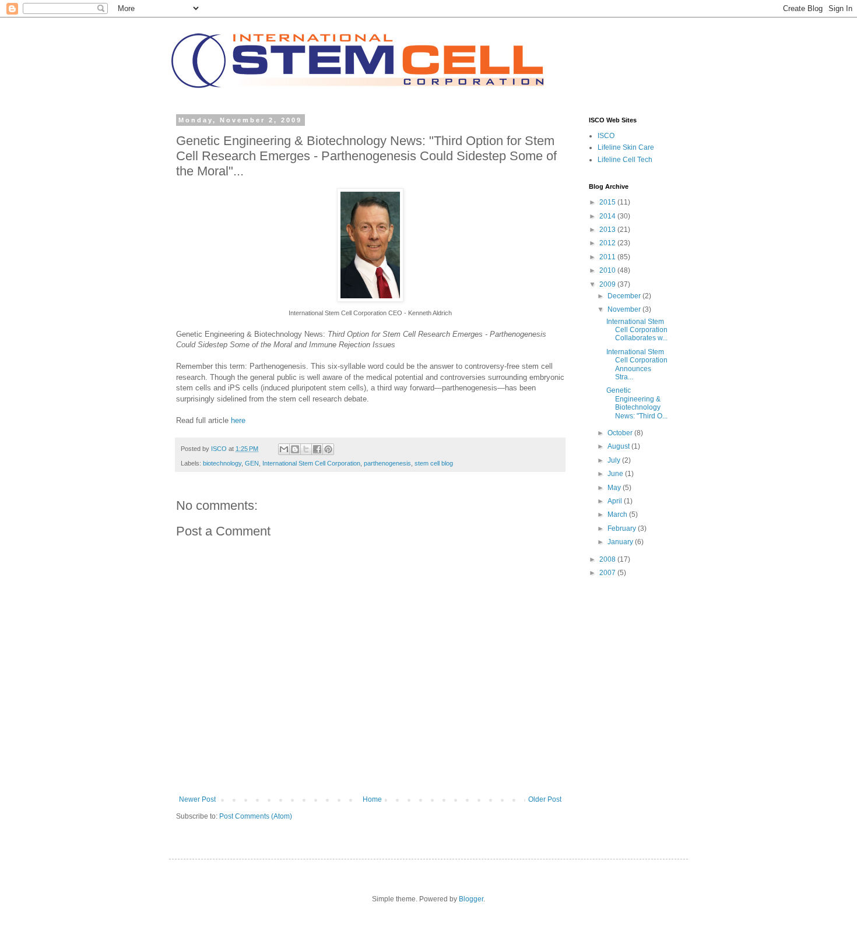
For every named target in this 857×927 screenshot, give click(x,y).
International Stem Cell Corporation (311, 463)
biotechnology (222, 463)
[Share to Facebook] (317, 449)
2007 (608, 573)
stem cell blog (434, 463)
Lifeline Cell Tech (625, 160)
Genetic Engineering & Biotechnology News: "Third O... (637, 403)
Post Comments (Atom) (255, 816)
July (614, 460)
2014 (608, 216)
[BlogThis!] (295, 449)
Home (372, 799)
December (624, 296)
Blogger (471, 899)
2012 (608, 243)
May (615, 488)
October (620, 433)
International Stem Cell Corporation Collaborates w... (637, 330)
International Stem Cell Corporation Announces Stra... (637, 364)
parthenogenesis (387, 463)
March (618, 514)
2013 (608, 229)
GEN (252, 463)
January (621, 542)
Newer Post (197, 799)
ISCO (606, 136)
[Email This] (284, 449)
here (238, 420)
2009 (608, 284)
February (622, 528)
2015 (608, 202)
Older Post (544, 799)
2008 (608, 559)
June (616, 474)
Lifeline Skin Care (626, 147)
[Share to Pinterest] (328, 449)
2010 (608, 270)
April (615, 501)
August (619, 446)
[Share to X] (306, 449)
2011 (608, 257)
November (624, 309)
